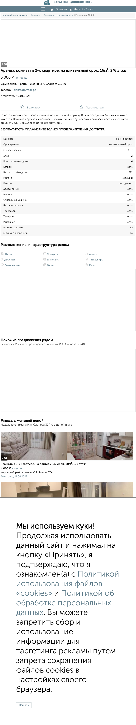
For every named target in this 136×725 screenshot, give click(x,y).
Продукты (52, 254)
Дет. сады (9, 260)
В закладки (33, 107)
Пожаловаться (95, 107)
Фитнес (50, 265)
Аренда (48, 15)
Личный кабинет (83, 9)
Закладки (61, 9)
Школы (8, 254)
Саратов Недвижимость (15, 15)
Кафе (92, 265)
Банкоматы (52, 260)
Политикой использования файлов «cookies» (67, 584)
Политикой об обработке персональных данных (65, 603)
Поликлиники (12, 265)
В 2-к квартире (63, 15)
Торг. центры (96, 260)
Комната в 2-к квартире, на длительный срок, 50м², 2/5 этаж (43, 464)
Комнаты (36, 15)
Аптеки (93, 254)
